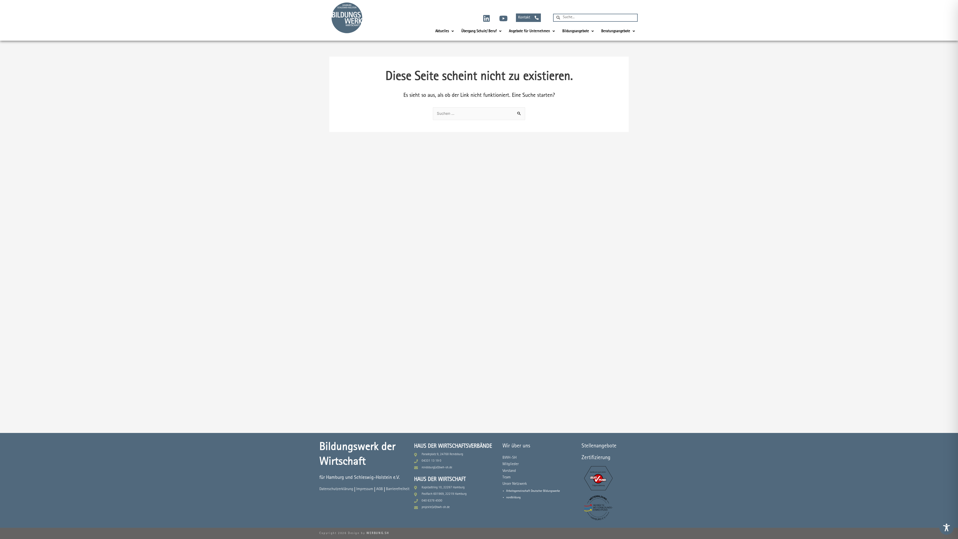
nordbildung (513, 497)
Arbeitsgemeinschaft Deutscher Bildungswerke (533, 491)
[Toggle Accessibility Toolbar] (946, 527)
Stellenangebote (599, 446)
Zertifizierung (596, 458)
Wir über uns (516, 446)
